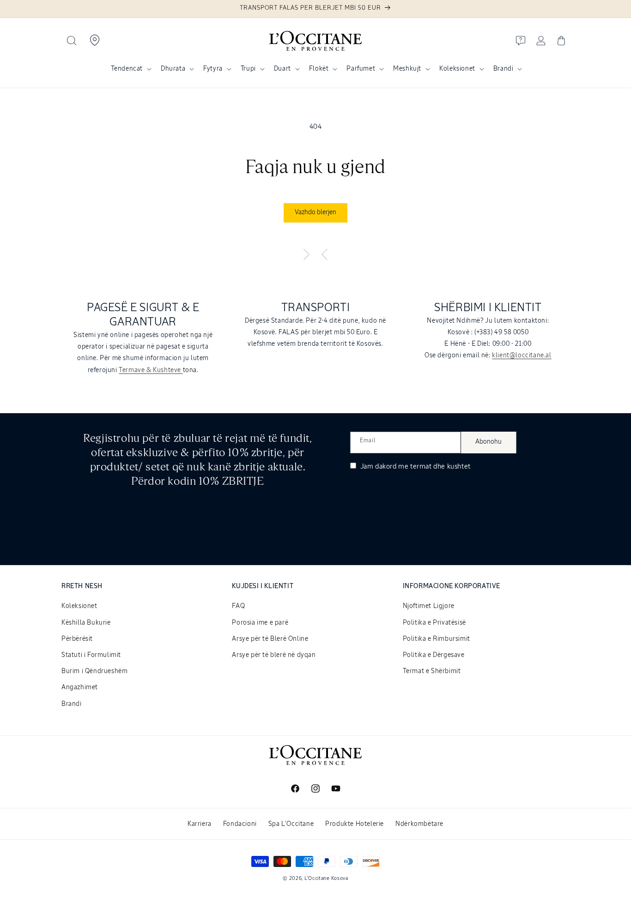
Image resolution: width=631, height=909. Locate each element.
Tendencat (127, 69)
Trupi (248, 69)
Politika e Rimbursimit (436, 639)
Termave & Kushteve (150, 370)
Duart (282, 69)
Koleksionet (457, 69)
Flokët (319, 69)
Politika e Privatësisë (434, 623)
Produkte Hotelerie (354, 824)
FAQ (238, 606)
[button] (71, 40)
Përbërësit (77, 639)
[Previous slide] (325, 255)
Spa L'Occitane (291, 824)
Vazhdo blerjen (315, 212)
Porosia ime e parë (260, 623)
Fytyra (213, 69)
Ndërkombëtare (419, 824)
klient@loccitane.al (521, 355)
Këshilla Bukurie (86, 623)
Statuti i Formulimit (91, 655)
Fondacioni (240, 824)
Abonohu (488, 442)
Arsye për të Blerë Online (270, 639)
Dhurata (173, 69)
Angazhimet (79, 687)
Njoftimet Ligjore (429, 606)
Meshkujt (407, 69)
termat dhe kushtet (440, 466)
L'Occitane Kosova (326, 878)
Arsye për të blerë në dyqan (274, 655)
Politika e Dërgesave (434, 655)
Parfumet (360, 69)
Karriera (200, 824)
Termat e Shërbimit (432, 671)
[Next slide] (306, 255)
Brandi (503, 69)
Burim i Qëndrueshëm (94, 671)
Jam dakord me (414, 466)
